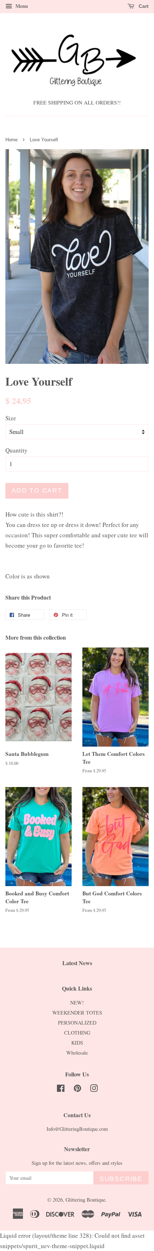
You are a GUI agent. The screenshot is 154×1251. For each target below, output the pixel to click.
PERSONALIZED (77, 1022)
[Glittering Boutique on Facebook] (61, 1089)
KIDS (77, 1042)
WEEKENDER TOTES (77, 1012)
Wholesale (77, 1052)
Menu (21, 6)
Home (11, 139)
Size (10, 418)
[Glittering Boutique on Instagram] (94, 1089)
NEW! (77, 1002)
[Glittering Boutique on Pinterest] (77, 1089)
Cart (143, 6)
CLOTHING (77, 1032)
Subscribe (121, 1178)
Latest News (77, 963)
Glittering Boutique (85, 1199)
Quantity (16, 450)
